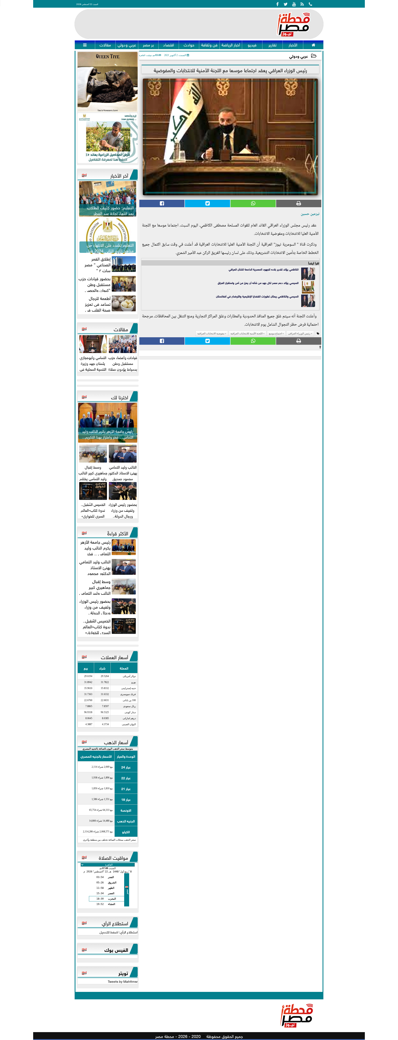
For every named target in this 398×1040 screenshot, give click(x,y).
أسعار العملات (114, 656)
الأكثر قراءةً (117, 532)
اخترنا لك (119, 396)
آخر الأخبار (119, 175)
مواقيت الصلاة (113, 857)
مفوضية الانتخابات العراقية (210, 333)
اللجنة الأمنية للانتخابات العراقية (247, 333)
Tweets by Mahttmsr (123, 981)
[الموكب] (108, 82)
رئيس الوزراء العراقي (299, 333)
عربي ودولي (298, 55)
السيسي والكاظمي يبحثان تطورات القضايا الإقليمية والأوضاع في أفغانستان (257, 296)
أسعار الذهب (116, 741)
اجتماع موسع (275, 333)
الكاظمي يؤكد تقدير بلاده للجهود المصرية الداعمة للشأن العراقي (263, 269)
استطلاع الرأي (115, 922)
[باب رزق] (108, 138)
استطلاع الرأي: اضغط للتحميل (119, 932)
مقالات (121, 328)
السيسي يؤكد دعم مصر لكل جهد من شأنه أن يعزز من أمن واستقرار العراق (258, 282)
